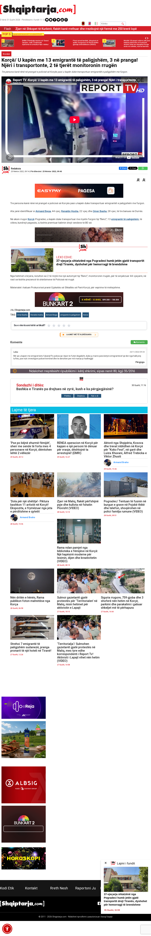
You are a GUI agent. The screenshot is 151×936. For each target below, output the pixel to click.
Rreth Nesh (59, 888)
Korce (85, 315)
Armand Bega (43, 211)
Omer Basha (100, 211)
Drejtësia (81, 396)
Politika (67, 396)
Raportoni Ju (85, 888)
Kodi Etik (7, 888)
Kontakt (31, 888)
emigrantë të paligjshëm (125, 219)
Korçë (31, 219)
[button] (7, 928)
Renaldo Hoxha (69, 211)
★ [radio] (49, 325)
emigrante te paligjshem (70, 315)
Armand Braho (121, 462)
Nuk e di (94, 396)
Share (124, 168)
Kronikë (6, 54)
